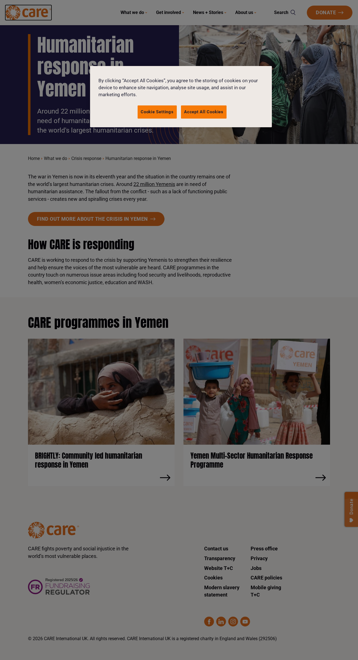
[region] (181, 96)
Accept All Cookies (203, 111)
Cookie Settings (157, 111)
